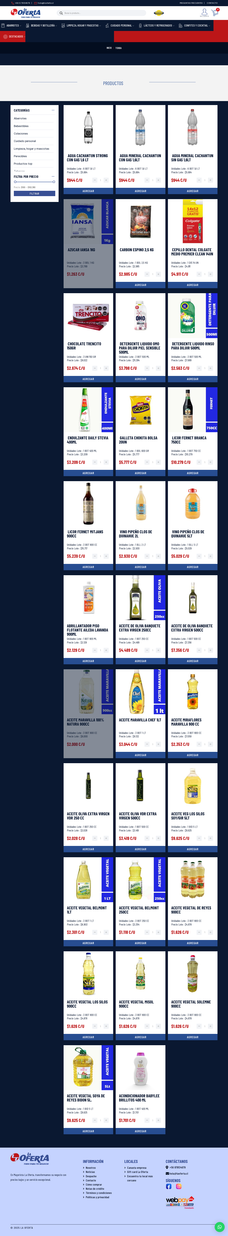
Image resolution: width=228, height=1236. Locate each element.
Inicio (109, 47)
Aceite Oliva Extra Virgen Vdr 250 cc (88, 816)
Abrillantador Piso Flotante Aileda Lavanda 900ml (87, 630)
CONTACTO (212, 3)
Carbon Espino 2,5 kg (136, 250)
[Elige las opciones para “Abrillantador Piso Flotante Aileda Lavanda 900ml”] (88, 661)
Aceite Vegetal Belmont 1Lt (87, 910)
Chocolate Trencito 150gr (84, 346)
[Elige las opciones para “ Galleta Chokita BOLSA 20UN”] (140, 473)
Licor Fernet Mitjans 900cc (85, 534)
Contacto (91, 1180)
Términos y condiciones (99, 1193)
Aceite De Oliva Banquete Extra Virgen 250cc (139, 628)
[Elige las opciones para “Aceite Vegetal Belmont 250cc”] (140, 943)
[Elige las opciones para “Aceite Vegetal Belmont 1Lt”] (88, 943)
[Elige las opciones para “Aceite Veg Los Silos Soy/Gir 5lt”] (193, 849)
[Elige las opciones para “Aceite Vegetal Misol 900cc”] (140, 1037)
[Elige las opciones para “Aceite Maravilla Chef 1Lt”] (140, 755)
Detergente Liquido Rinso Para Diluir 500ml (192, 346)
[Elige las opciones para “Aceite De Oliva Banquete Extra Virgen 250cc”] (140, 661)
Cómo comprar (94, 1184)
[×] (220, 1227)
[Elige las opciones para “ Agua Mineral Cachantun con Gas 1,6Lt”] (140, 191)
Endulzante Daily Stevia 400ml (87, 440)
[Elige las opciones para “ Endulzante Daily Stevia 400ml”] (88, 473)
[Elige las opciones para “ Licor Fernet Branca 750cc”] (193, 473)
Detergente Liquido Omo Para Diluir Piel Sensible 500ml (139, 348)
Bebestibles (21, 126)
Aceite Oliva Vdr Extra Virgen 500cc (138, 816)
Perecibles (20, 156)
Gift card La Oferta (137, 1172)
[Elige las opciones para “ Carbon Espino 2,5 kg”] (140, 285)
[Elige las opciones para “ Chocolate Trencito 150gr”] (88, 379)
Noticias (90, 1172)
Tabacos (19, 171)
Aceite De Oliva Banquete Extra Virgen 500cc (192, 628)
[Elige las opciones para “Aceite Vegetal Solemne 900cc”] (193, 1037)
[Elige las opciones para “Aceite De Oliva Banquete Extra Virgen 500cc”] (193, 661)
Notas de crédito (95, 1188)
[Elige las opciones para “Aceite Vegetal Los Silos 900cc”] (88, 1037)
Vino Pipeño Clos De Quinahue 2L (135, 534)
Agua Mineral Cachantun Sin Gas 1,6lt (192, 158)
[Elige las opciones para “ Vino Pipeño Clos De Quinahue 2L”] (140, 567)
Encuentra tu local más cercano (140, 1178)
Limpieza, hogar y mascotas (31, 148)
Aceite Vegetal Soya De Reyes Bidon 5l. (86, 1098)
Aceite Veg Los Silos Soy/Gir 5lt (187, 816)
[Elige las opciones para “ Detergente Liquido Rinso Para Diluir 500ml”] (193, 379)
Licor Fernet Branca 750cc (188, 440)
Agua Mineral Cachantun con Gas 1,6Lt (140, 158)
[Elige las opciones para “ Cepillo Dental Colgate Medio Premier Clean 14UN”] (193, 285)
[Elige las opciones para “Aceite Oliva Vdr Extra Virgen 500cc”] (140, 849)
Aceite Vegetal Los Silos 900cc (87, 1004)
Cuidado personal (25, 141)
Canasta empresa (136, 1167)
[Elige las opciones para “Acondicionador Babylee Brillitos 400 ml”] (140, 1131)
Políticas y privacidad (97, 1197)
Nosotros (91, 1167)
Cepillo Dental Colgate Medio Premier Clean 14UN (192, 252)
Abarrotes (20, 118)
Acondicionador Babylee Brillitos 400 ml (139, 1098)
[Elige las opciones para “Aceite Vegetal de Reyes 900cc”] (193, 943)
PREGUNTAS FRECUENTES (191, 3)
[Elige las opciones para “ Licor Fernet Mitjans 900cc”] (88, 567)
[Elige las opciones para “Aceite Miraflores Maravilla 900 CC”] (193, 755)
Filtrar (34, 193)
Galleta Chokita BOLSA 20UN (138, 440)
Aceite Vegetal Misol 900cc (136, 1004)
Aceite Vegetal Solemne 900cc (191, 1004)
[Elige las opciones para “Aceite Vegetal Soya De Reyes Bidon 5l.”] (88, 1131)
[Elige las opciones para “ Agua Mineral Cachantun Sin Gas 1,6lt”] (193, 191)
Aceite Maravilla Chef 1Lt (140, 720)
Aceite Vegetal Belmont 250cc (139, 910)
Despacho (91, 1176)
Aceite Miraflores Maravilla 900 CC (186, 722)
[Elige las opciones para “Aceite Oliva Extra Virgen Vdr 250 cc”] (88, 849)
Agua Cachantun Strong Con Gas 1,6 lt (87, 158)
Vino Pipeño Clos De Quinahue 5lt (187, 534)
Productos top (23, 163)
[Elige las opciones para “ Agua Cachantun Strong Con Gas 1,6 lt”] (88, 191)
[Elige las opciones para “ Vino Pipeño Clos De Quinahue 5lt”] (193, 567)
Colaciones (21, 133)
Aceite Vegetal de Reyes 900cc (191, 910)
